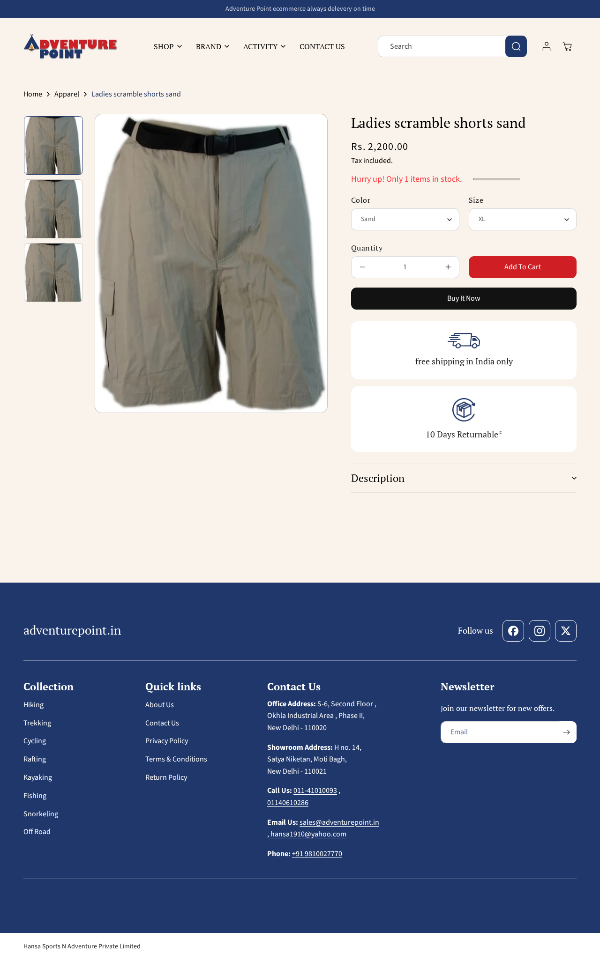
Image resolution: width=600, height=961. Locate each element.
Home (32, 94)
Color (360, 200)
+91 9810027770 (317, 854)
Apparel (66, 94)
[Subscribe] (566, 732)
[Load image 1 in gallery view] (53, 145)
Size (476, 200)
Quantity (366, 248)
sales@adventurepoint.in (339, 822)
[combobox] (452, 46)
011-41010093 (315, 790)
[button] (165, 46)
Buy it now (463, 298)
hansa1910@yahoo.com (308, 834)
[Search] (516, 46)
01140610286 (287, 803)
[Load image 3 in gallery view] (53, 272)
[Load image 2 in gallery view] (53, 208)
